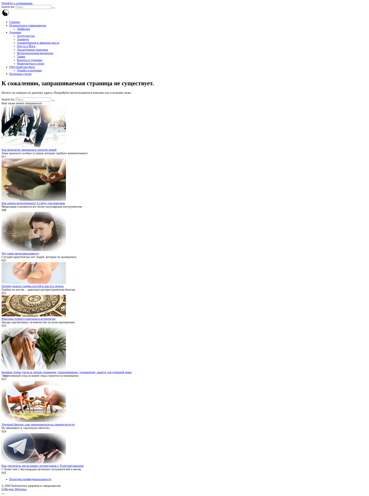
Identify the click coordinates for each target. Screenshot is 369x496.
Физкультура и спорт (30, 63)
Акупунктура (26, 35)
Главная (14, 22)
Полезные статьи (20, 73)
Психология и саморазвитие (27, 25)
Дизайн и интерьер (29, 70)
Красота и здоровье (29, 60)
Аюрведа (23, 39)
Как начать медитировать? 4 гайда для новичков (33, 203)
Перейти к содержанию (17, 3)
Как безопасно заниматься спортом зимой (29, 149)
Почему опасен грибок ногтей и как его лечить (33, 286)
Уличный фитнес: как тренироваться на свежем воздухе (38, 424)
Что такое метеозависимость (20, 253)
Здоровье (15, 32)
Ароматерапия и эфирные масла (38, 42)
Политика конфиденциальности (30, 479)
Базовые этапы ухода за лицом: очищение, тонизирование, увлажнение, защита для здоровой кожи (67, 372)
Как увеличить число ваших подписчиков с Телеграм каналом (42, 465)
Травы (21, 56)
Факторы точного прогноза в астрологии (29, 318)
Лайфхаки (23, 29)
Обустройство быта (22, 67)
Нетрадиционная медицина (35, 53)
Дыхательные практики (32, 49)
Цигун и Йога (26, 46)
